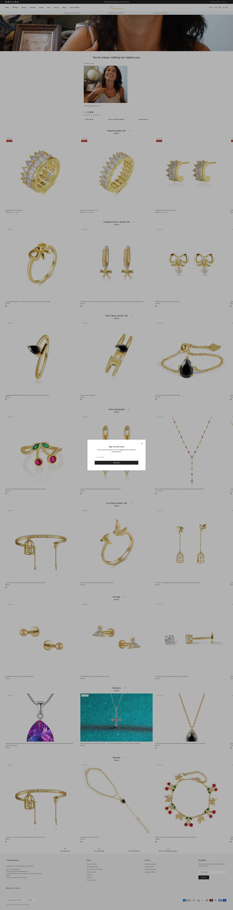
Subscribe (116, 462)
